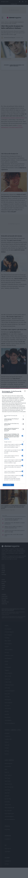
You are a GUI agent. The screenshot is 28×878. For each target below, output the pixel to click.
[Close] (25, 391)
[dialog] (14, 439)
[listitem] (14, 416)
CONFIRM (8, 484)
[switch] (23, 419)
